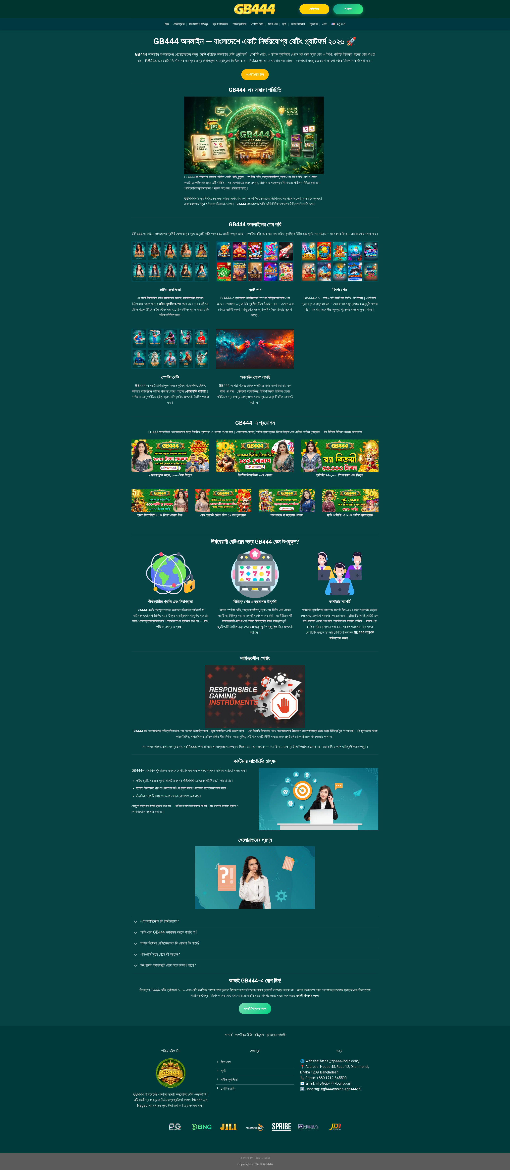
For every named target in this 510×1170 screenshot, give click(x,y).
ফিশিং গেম (273, 24)
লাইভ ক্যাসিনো (239, 24)
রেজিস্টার (314, 9)
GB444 (141, 54)
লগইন (348, 9)
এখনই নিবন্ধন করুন (307, 996)
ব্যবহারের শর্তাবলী (275, 1035)
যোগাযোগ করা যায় (187, 771)
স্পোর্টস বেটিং (257, 24)
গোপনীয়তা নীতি (243, 1035)
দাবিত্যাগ (259, 1035)
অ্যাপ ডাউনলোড (220, 24)
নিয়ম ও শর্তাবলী (263, 1158)
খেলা (324, 24)
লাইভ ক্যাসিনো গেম (170, 304)
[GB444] (255, 9)
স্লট (284, 24)
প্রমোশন (314, 24)
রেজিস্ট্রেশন (179, 24)
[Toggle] (135, 922)
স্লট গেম (285, 298)
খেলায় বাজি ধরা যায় (195, 391)
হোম (167, 24)
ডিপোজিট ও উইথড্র (198, 24)
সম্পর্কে (228, 1035)
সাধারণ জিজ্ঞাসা (298, 24)
